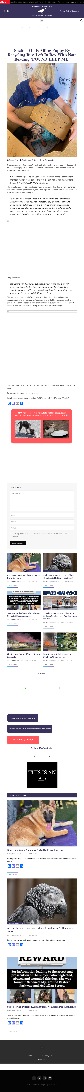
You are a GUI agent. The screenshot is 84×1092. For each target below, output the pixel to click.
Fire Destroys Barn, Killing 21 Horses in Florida (23, 655)
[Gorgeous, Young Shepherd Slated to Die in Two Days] (24, 562)
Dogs (9, 571)
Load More (41, 674)
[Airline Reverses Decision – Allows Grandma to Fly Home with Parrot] (60, 562)
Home (7, 27)
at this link (34, 385)
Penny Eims (12, 581)
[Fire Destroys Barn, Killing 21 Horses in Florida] (24, 641)
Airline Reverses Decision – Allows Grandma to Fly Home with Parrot (58, 576)
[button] (41, 20)
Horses (46, 609)
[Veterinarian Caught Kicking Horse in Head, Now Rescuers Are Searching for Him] (60, 600)
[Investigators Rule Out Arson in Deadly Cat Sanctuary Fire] (60, 641)
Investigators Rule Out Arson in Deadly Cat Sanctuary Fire (57, 655)
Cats (45, 650)
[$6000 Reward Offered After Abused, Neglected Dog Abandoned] (24, 600)
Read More (12, 586)
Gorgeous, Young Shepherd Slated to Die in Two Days (23, 576)
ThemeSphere (52, 1085)
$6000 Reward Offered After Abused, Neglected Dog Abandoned (46, 2)
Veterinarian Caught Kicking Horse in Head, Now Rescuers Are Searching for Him (60, 616)
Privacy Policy (42, 1059)
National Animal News (51, 571)
